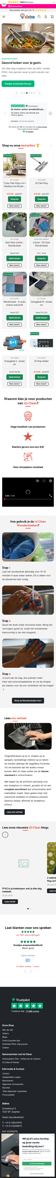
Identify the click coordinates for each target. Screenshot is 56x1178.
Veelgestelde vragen (11, 1077)
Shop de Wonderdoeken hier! (28, 697)
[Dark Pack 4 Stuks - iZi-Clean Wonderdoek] (14, 221)
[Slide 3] (26, 89)
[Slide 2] (24, 89)
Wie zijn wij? (7, 1030)
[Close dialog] (53, 1135)
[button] (26, 968)
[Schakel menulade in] (4, 16)
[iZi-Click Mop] (41, 161)
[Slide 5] (31, 89)
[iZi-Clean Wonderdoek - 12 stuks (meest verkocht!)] (14, 280)
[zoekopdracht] (39, 16)
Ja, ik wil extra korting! (37, 1164)
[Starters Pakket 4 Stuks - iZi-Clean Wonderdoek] (41, 221)
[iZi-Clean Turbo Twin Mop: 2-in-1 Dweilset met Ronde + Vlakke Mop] (14, 161)
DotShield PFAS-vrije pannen (15, 1044)
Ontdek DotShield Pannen (18, 80)
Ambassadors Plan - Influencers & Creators (21, 1059)
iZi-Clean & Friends (10, 1062)
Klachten (6, 1088)
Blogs (4, 1037)
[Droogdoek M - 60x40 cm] (41, 280)
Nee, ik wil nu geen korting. (37, 1173)
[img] (28, 928)
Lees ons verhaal (14, 808)
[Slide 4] (29, 89)
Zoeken (5, 1047)
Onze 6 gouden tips (11, 1040)
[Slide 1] (22, 89)
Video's (5, 1033)
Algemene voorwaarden (12, 1084)
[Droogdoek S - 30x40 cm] (14, 339)
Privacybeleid (8, 1095)
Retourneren (7, 1080)
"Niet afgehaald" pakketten (14, 1091)
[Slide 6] (34, 89)
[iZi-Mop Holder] (41, 339)
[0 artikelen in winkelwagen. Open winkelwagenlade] (52, 16)
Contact (5, 1073)
